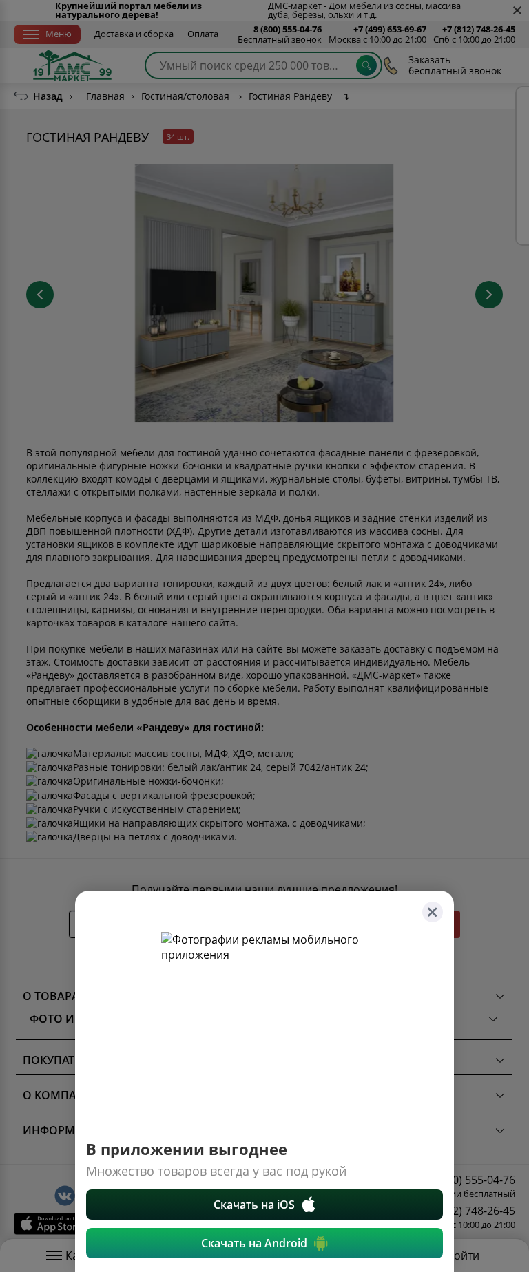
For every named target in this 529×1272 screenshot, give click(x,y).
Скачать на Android (254, 1243)
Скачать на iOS (254, 1204)
